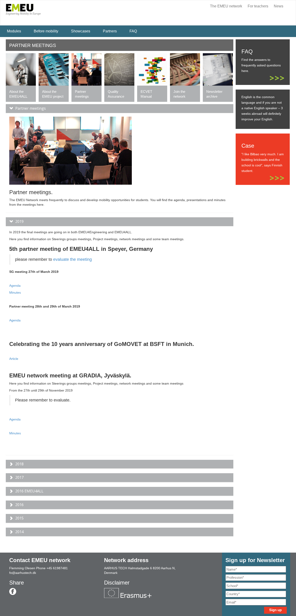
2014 (19, 531)
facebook (12, 591)
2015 (19, 518)
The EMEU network (226, 6)
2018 (19, 464)
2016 (19, 504)
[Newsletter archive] (218, 69)
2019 (19, 221)
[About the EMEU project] (54, 69)
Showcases (80, 31)
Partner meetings (82, 94)
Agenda (15, 285)
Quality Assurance (116, 94)
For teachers (258, 6)
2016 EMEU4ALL (29, 491)
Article (13, 359)
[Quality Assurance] (119, 69)
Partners (110, 31)
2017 (19, 477)
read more (277, 78)
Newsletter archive (214, 94)
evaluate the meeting (72, 259)
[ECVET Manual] (152, 69)
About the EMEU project (52, 94)
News (278, 6)
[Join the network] (185, 69)
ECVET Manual (146, 94)
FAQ (133, 31)
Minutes (15, 292)
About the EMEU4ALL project (18, 94)
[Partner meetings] (86, 69)
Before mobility (46, 31)
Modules (14, 31)
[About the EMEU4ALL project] (21, 69)
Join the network (179, 94)
